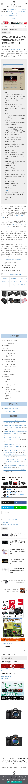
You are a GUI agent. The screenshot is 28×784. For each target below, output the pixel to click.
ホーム (3, 767)
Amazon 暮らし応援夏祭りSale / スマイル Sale (12, 15)
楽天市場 (5, 278)
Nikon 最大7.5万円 (6, 676)
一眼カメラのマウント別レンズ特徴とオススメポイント (17, 561)
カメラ (18, 519)
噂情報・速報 (9, 767)
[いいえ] (26, 779)
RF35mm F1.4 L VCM (16, 49)
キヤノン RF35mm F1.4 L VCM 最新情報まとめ (13, 259)
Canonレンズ (5, 519)
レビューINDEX (10, 769)
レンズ (22, 519)
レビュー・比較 (18, 769)
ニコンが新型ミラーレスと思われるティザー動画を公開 (17, 542)
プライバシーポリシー (8, 643)
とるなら (14, 5)
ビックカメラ (5, 281)
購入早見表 (23, 767)
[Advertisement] (14, 318)
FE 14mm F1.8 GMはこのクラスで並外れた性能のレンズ (17, 551)
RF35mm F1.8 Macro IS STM (11, 408)
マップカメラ (13, 281)
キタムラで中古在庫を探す (20, 285)
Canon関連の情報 (13, 519)
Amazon (13, 278)
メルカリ (5, 285)
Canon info (5, 524)
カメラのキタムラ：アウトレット (10, 668)
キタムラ (21, 278)
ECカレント (21, 281)
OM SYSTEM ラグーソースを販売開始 (16, 9)
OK (8, 781)
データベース (16, 767)
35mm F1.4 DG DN (17, 224)
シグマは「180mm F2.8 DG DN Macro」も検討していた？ (17, 570)
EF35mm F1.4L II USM (9, 411)
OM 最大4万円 (5, 678)
